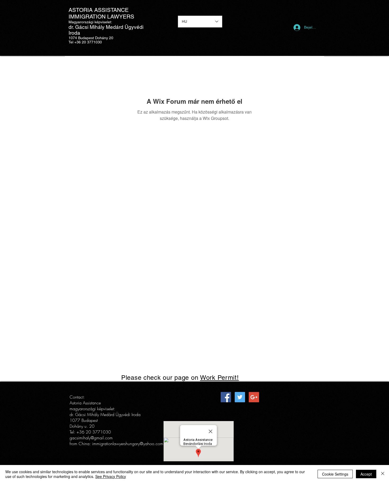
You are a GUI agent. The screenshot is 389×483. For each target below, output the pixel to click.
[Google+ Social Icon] (254, 397)
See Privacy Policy (110, 476)
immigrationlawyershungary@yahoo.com (127, 443)
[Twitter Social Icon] (240, 397)
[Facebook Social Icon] (226, 397)
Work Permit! (219, 377)
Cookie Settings (335, 474)
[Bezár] (382, 474)
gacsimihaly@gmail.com (91, 438)
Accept (366, 474)
